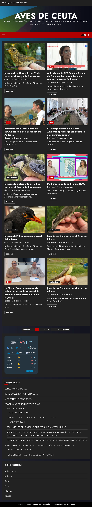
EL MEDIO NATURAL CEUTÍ (16, 389)
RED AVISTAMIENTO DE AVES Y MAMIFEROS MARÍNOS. (32, 418)
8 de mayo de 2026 (22, 301)
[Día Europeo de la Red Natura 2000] (67, 167)
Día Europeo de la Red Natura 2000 (66, 184)
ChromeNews (58, 504)
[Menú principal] (3, 35)
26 (58, 329)
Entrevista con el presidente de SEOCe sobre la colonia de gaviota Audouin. (22, 132)
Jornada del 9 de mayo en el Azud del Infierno (67, 237)
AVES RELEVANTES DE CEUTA (18, 399)
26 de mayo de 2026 (23, 190)
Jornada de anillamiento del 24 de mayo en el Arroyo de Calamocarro (22, 185)
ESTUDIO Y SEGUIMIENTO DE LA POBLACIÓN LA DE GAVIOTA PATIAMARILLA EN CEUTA (47, 440)
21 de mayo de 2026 (66, 187)
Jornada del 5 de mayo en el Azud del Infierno (67, 290)
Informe (8, 491)
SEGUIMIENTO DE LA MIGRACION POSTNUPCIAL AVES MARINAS (36, 427)
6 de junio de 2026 (23, 80)
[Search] (88, 35)
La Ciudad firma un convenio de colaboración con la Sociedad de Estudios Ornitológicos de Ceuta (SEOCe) (21, 293)
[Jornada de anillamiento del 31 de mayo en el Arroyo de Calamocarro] (24, 56)
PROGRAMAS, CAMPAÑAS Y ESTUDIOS (22, 404)
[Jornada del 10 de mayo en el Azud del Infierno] (24, 219)
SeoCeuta (9, 80)
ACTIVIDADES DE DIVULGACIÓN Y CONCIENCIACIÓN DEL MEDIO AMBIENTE (39, 445)
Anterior (26, 329)
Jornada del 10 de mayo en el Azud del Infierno (23, 237)
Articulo (8, 476)
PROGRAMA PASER (16, 408)
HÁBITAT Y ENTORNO (19, 413)
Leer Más (9, 91)
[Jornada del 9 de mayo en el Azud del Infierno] (67, 219)
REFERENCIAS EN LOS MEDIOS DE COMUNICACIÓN (30, 455)
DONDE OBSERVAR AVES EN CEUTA (20, 394)
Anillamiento (12, 67)
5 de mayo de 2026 (65, 295)
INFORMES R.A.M (17, 422)
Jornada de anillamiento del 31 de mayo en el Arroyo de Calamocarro (22, 75)
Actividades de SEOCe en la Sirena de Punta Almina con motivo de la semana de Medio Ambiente (66, 76)
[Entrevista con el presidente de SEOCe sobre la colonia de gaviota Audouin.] (24, 111)
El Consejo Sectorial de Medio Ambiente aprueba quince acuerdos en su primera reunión (66, 132)
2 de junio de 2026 (22, 138)
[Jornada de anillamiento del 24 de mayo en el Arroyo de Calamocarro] (24, 167)
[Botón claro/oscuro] (83, 35)
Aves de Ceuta (46, 16)
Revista (7, 496)
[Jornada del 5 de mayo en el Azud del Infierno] (67, 271)
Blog (51, 67)
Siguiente (65, 329)
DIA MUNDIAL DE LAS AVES (19, 450)
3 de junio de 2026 (65, 83)
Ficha (6, 486)
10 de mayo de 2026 (23, 242)
